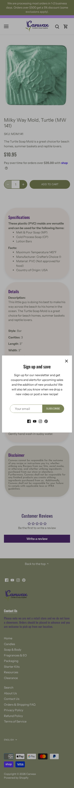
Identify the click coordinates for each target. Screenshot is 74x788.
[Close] (66, 361)
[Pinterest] (46, 421)
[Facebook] (29, 421)
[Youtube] (34, 421)
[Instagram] (40, 421)
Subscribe (53, 408)
